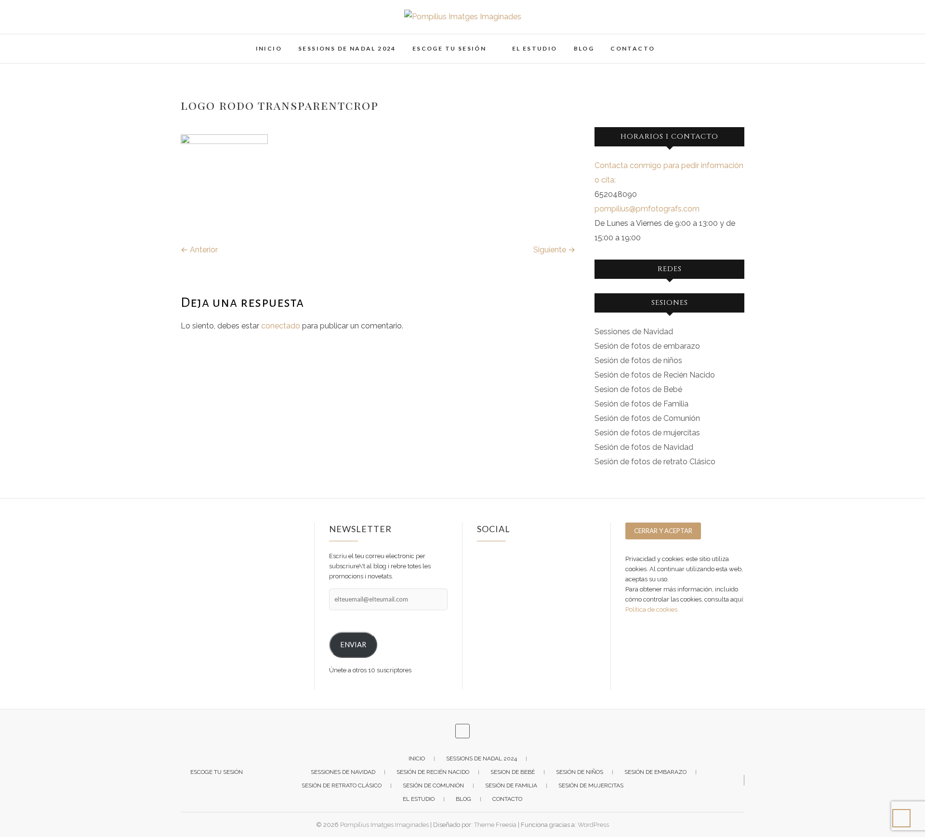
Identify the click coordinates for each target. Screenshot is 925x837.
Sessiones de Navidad (634, 331)
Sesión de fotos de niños (638, 360)
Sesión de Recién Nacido (432, 772)
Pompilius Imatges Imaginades (384, 824)
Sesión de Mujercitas (590, 785)
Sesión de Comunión (433, 785)
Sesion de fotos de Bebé (638, 389)
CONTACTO (632, 48)
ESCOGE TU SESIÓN (449, 48)
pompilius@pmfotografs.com (647, 208)
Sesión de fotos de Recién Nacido (655, 374)
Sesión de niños (579, 772)
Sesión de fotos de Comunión (647, 418)
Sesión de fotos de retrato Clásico (655, 461)
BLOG (584, 48)
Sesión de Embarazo (655, 772)
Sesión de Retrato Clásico (342, 785)
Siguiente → (554, 249)
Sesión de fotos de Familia (641, 403)
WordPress (593, 824)
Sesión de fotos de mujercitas (647, 432)
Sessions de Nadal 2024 (347, 48)
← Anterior (199, 249)
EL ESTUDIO (534, 48)
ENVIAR (353, 645)
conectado (280, 325)
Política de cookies (651, 609)
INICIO (269, 48)
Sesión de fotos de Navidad (644, 447)
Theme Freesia (495, 824)
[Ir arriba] (901, 818)
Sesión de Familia (511, 785)
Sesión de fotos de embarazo (647, 346)
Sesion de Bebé (512, 772)
